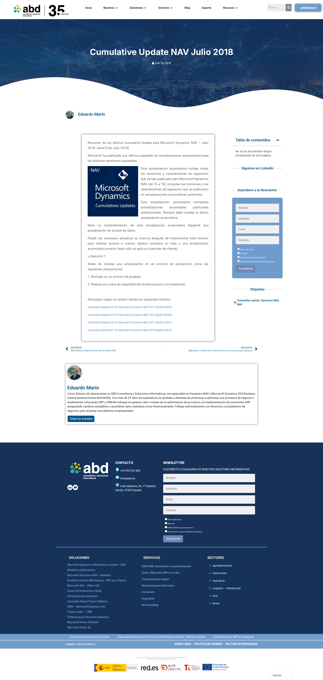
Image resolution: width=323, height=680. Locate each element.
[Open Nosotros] (116, 8)
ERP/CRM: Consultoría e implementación (166, 566)
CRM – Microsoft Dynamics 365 (86, 606)
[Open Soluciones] (145, 8)
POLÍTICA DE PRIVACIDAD (241, 644)
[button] (277, 140)
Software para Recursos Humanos (88, 617)
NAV (239, 304)
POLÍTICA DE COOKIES (208, 644)
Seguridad (148, 598)
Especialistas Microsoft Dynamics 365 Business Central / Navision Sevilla (161, 636)
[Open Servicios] (171, 8)
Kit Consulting (150, 605)
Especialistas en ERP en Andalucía (233, 636)
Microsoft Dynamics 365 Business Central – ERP (96, 564)
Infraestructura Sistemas (82, 596)
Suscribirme (246, 268)
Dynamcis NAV (269, 300)
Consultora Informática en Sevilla (89, 636)
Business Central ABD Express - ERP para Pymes (96, 580)
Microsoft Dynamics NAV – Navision (89, 575)
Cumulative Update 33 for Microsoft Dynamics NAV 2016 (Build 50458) (130, 314)
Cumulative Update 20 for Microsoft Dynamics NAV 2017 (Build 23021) (130, 322)
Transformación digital (155, 579)
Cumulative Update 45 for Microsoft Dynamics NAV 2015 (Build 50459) (130, 307)
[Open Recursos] (236, 8)
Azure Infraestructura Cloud (84, 590)
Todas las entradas (81, 418)
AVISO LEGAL (183, 644)
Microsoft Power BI (79, 627)
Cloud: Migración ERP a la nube (161, 572)
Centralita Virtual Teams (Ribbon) (87, 601)
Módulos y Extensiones (81, 570)
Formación (148, 592)
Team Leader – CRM (79, 611)
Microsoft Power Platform (83, 622)
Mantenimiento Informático (158, 585)
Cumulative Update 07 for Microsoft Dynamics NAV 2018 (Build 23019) (130, 330)
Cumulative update (248, 300)
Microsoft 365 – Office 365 (83, 585)
